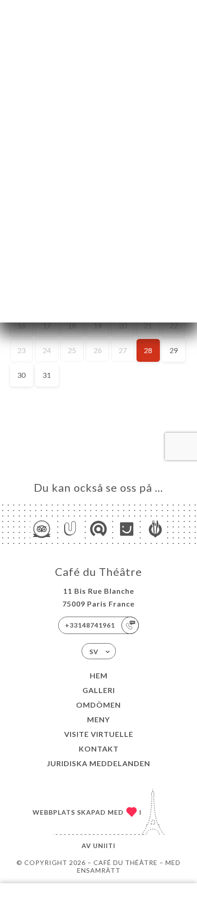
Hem (99, 675)
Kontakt (99, 748)
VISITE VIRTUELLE (98, 734)
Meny (98, 719)
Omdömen (98, 704)
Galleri (98, 690)
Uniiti (104, 845)
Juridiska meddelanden (98, 763)
